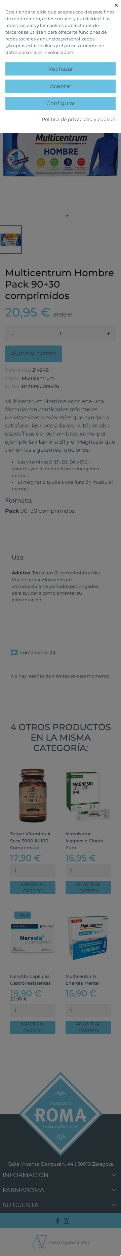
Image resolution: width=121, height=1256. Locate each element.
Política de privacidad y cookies (79, 119)
